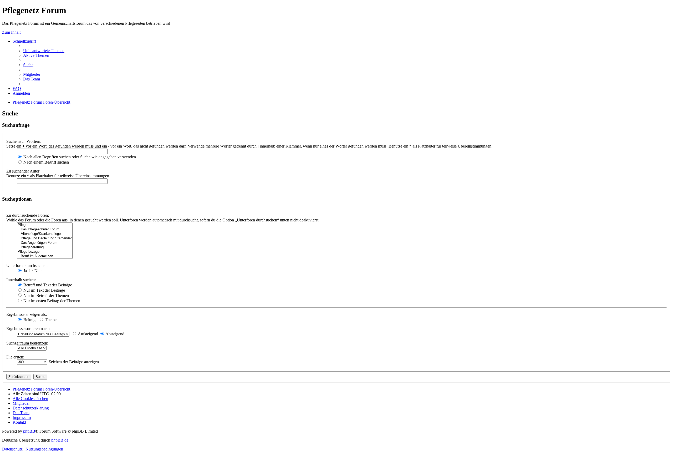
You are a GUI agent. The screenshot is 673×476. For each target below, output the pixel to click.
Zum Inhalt (11, 32)
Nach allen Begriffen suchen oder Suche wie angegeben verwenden (79, 157)
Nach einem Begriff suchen (45, 162)
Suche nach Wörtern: (23, 141)
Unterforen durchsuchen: (27, 265)
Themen (51, 319)
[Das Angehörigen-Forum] (44, 243)
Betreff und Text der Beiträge (47, 285)
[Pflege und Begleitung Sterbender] (44, 238)
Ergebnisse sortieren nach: (28, 328)
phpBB (29, 431)
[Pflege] (44, 225)
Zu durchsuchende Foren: (27, 215)
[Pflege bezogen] (44, 252)
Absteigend (114, 334)
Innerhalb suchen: (21, 279)
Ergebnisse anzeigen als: (26, 314)
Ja (24, 271)
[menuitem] (43, 50)
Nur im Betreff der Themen (45, 295)
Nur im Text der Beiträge (43, 290)
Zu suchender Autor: (23, 171)
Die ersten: (15, 357)
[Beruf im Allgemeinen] (44, 256)
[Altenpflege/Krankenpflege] (44, 234)
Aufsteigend (87, 334)
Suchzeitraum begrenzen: (27, 343)
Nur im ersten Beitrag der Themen (51, 300)
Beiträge (29, 319)
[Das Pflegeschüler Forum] (44, 229)
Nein (38, 271)
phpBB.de (59, 440)
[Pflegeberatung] (44, 247)
